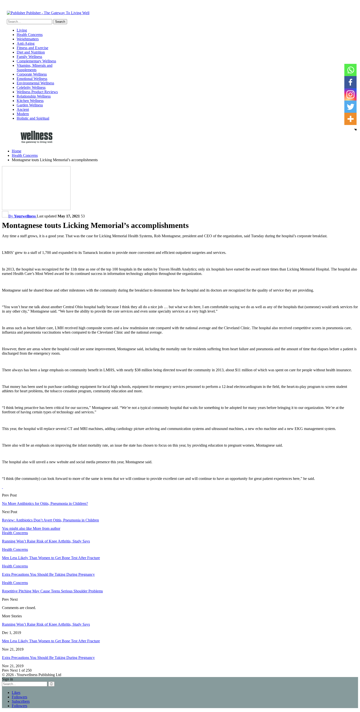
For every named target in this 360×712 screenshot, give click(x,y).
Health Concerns (30, 35)
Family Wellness (29, 57)
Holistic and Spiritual (33, 118)
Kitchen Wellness (30, 101)
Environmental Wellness (35, 83)
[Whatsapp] (350, 70)
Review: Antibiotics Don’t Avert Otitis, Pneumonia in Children (50, 520)
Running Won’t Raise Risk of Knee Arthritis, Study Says (46, 624)
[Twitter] (350, 107)
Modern (23, 114)
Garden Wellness (30, 105)
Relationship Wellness (34, 96)
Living (22, 30)
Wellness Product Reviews (37, 92)
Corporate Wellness (32, 74)
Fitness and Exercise (32, 48)
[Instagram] (350, 94)
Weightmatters (28, 39)
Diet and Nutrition (31, 52)
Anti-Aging (26, 43)
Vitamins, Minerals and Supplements (34, 67)
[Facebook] (350, 82)
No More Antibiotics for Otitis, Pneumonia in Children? (45, 503)
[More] (350, 119)
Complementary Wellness (36, 61)
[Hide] (356, 130)
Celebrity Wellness (31, 87)
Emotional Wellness (32, 79)
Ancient (23, 109)
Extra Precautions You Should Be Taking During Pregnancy (48, 657)
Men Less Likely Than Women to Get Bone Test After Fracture (51, 641)
